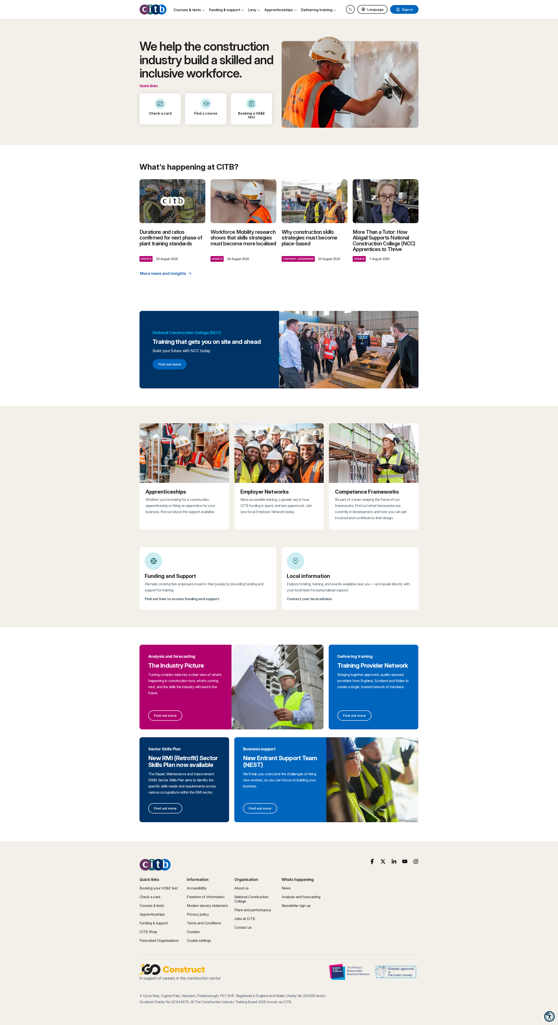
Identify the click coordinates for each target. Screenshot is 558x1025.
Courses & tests (152, 905)
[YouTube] (405, 861)
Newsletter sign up (296, 905)
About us (241, 888)
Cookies (193, 932)
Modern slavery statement (207, 905)
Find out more (169, 365)
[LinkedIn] (394, 861)
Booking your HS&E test (159, 888)
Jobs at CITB (244, 918)
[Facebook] (372, 861)
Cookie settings (199, 940)
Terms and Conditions (204, 923)
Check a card (150, 897)
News (286, 888)
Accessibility (196, 888)
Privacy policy (198, 914)
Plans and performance (252, 910)
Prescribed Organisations (159, 940)
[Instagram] (415, 861)
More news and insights (166, 273)
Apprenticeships (152, 914)
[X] (383, 861)
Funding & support (154, 923)
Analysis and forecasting (301, 897)
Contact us (243, 927)
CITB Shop (148, 932)
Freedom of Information (206, 897)
